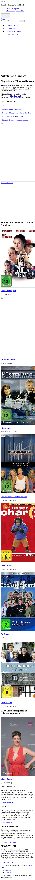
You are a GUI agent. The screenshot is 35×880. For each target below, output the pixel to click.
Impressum (8, 870)
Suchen (22, 21)
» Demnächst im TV (7, 803)
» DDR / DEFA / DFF (8, 862)
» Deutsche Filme (6, 822)
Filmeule (3, 19)
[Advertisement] (17, 54)
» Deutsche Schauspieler (8, 842)
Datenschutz (8, 872)
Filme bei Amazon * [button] (7, 183)
